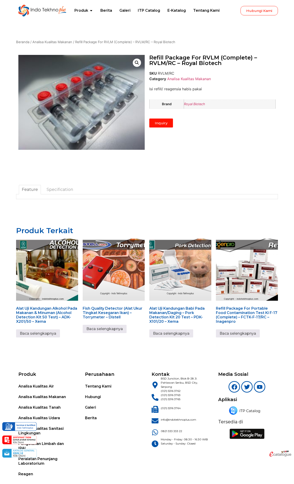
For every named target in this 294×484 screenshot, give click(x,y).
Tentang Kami (98, 386)
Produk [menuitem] (81, 10)
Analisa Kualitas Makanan (52, 42)
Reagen (25, 474)
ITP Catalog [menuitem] (149, 10)
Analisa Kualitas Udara (39, 418)
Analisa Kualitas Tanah (39, 407)
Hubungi (93, 397)
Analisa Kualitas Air (36, 386)
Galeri (90, 407)
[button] (91, 10)
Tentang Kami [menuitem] (206, 10)
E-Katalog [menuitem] (176, 10)
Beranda (22, 42)
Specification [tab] (60, 189)
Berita (91, 418)
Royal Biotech (194, 104)
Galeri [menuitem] (124, 10)
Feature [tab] (30, 189)
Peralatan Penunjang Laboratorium (37, 461)
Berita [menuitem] (106, 10)
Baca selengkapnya (38, 333)
